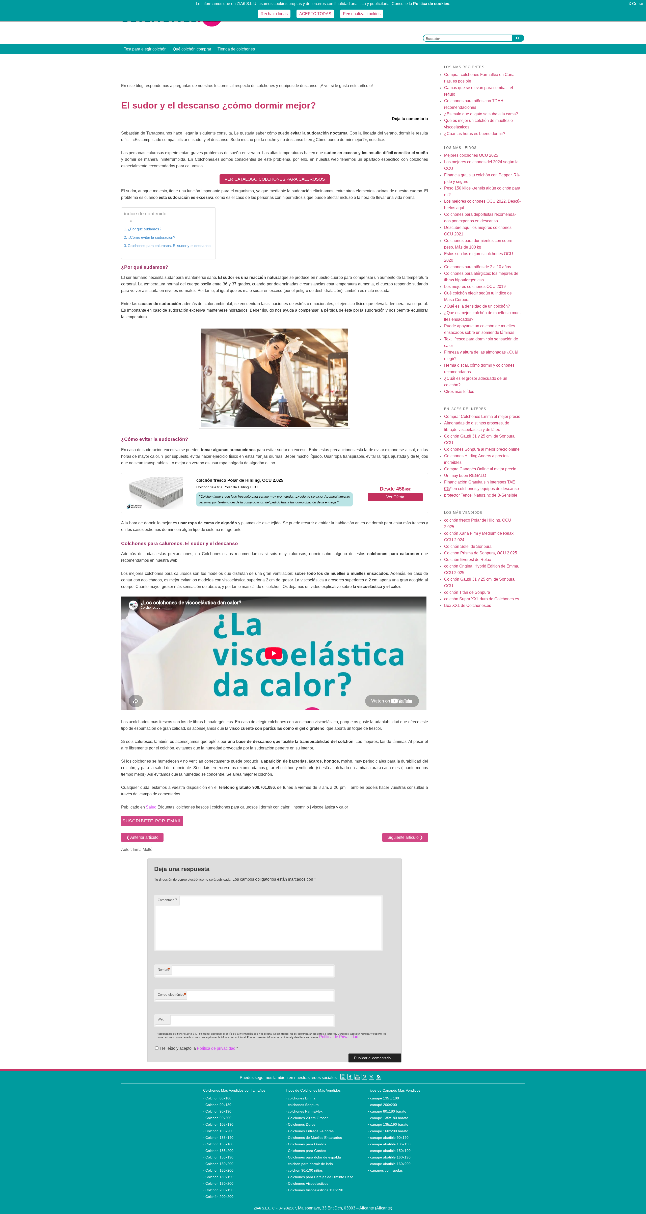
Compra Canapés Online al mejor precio (480, 469)
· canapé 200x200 (382, 1105)
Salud (151, 807)
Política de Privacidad (338, 1037)
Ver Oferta (395, 497)
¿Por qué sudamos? (144, 229)
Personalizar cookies (362, 14)
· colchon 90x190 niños (304, 1170)
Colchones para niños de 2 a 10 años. (478, 267)
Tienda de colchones (236, 49)
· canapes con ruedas (385, 1170)
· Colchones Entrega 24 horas (310, 1131)
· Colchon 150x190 (218, 1157)
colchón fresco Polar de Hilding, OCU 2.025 (239, 480)
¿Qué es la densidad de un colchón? (477, 306)
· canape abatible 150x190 (389, 1151)
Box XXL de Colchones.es (467, 605)
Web (161, 1019)
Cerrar (636, 4)
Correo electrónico (172, 994)
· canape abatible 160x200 (389, 1164)
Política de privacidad (216, 1048)
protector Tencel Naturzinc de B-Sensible (480, 495)
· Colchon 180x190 (218, 1177)
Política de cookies (431, 4)
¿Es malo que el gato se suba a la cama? (481, 114)
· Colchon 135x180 (218, 1144)
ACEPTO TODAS (315, 14)
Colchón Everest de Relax (467, 559)
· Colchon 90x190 (217, 1111)
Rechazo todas (274, 14)
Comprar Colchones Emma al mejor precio (482, 416)
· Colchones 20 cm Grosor (307, 1118)
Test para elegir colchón (145, 49)
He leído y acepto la (199, 1048)
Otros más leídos (459, 391)
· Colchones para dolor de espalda (313, 1157)
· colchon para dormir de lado (309, 1164)
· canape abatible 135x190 (389, 1144)
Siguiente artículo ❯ (405, 837)
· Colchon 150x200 (218, 1164)
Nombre (164, 969)
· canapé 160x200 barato (388, 1131)
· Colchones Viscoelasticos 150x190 (314, 1190)
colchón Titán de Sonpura (467, 592)
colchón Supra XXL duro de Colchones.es (481, 599)
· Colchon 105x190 (218, 1124)
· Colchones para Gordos (306, 1144)
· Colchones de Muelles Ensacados (314, 1138)
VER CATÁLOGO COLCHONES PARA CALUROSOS (275, 179)
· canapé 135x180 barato (388, 1118)
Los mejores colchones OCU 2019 (475, 286)
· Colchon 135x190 (218, 1138)
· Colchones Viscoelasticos (307, 1183)
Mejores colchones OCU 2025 (471, 155)
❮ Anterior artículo (142, 837)
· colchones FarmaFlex (304, 1111)
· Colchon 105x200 (218, 1131)
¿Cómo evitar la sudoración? (151, 237)
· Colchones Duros (300, 1124)
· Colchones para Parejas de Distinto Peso (319, 1177)
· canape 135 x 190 (383, 1098)
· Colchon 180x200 (218, 1183)
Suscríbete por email (152, 821)
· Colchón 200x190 (218, 1190)
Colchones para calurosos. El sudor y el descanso (169, 246)
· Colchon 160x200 (218, 1170)
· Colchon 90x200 (217, 1118)
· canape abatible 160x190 (389, 1157)
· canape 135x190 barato (388, 1124)
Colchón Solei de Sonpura (468, 546)
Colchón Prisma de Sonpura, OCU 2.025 (480, 553)
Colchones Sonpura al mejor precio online (482, 449)
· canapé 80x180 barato (387, 1111)
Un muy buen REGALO (465, 475)
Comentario (167, 900)
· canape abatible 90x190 (388, 1138)
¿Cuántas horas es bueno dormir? (474, 133)
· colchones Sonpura (302, 1105)
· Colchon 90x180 (217, 1105)
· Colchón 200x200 (218, 1197)
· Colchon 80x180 (217, 1098)
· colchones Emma (300, 1098)
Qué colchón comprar (192, 49)
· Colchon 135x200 (218, 1151)
